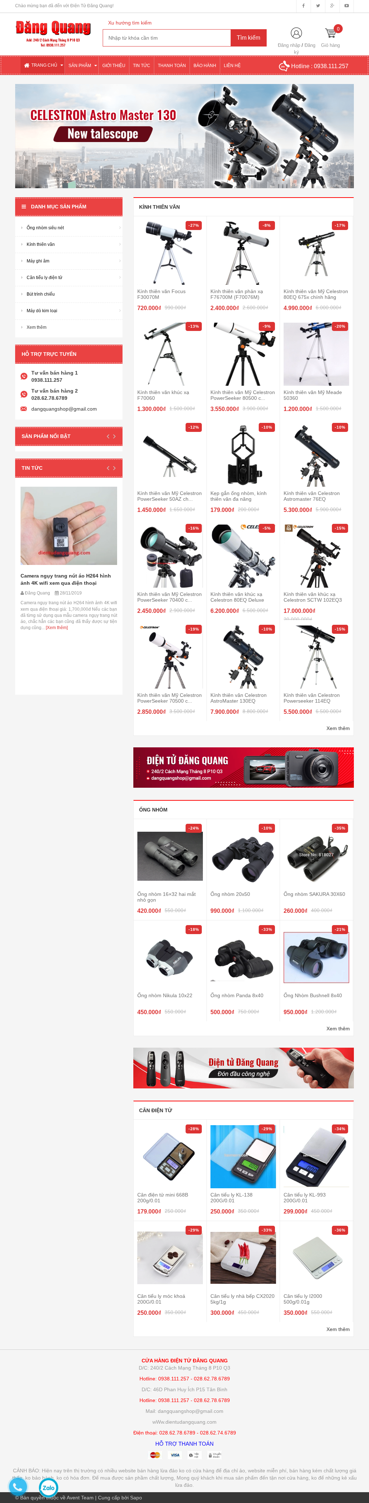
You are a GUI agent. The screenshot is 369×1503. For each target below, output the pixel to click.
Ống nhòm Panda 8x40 (236, 995)
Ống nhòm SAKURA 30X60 (314, 894)
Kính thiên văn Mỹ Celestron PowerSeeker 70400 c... (169, 597)
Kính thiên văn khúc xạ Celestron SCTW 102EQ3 (313, 597)
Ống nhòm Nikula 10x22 (164, 995)
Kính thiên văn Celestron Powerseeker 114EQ (312, 698)
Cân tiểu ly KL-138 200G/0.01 (231, 1197)
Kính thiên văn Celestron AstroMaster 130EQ (238, 698)
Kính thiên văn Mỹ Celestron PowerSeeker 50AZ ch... (169, 496)
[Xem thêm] (56, 627)
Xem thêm (338, 728)
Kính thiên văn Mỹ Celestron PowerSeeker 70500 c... (169, 698)
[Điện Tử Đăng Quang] (53, 29)
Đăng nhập (289, 45)
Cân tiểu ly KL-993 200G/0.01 (305, 1197)
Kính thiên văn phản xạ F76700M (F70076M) (236, 294)
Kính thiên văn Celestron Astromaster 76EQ (312, 496)
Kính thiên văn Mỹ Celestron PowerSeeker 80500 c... (242, 395)
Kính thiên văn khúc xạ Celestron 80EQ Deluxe (237, 597)
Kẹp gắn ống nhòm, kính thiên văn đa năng (238, 496)
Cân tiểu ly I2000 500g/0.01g (303, 1299)
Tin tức (32, 468)
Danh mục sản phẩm (58, 206)
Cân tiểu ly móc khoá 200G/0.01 (161, 1299)
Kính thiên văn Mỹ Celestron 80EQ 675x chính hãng (316, 294)
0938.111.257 (331, 66)
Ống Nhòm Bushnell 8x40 (313, 995)
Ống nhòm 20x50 (230, 894)
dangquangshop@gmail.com (64, 409)
